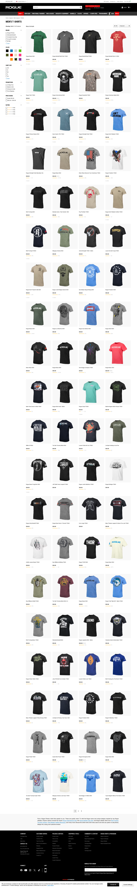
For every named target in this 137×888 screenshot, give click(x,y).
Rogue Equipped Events (106, 843)
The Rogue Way (23, 836)
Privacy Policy (55, 836)
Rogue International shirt (70, 820)
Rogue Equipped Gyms (89, 838)
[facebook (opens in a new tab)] (21, 870)
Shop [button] (20, 13)
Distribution (54, 855)
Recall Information (56, 850)
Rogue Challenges (104, 838)
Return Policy (87, 874)
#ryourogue (87, 841)
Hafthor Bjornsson (60, 822)
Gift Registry (71, 838)
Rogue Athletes (104, 841)
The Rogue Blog (88, 843)
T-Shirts (22, 18)
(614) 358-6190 (23, 846)
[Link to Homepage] (14, 7)
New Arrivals (30, 26)
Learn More (50, 885)
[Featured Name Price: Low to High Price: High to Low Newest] (125, 25)
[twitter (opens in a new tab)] (35, 870)
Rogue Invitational (104, 836)
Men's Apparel (17, 18)
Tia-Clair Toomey (42, 822)
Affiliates (86, 848)
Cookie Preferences (56, 860)
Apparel (11, 18)
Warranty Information (57, 848)
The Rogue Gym (88, 850)
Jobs (21, 838)
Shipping (38, 845)
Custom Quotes (39, 836)
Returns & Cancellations (41, 843)
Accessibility (55, 841)
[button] (80, 7)
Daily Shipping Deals (92, 6)
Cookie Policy (55, 857)
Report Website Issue (40, 850)
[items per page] (115, 25)
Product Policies (55, 845)
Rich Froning (114, 820)
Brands (70, 845)
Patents (54, 843)
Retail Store (22, 841)
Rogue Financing (72, 843)
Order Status (120, 1)
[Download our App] (45, 870)
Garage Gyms (87, 845)
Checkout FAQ (39, 838)
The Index (87, 836)
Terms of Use (55, 838)
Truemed (70, 848)
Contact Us (112, 1)
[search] (57, 7)
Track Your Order (40, 841)
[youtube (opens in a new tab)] (26, 870)
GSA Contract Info (56, 853)
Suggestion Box (39, 848)
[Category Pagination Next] (81, 811)
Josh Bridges (51, 822)
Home (7, 18)
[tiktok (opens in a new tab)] (39, 870)
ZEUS (69, 841)
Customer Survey (40, 853)
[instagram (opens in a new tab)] (30, 870)
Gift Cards (106, 1)
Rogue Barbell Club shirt (86, 820)
